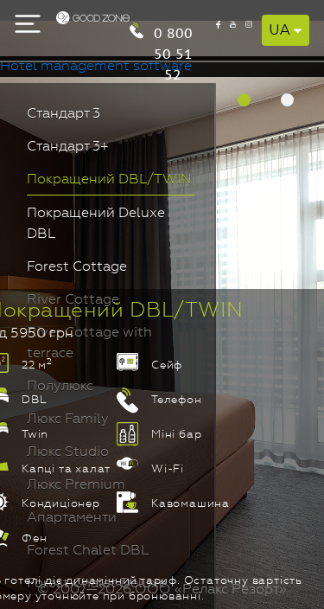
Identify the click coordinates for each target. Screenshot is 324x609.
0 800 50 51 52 (173, 31)
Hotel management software (96, 67)
